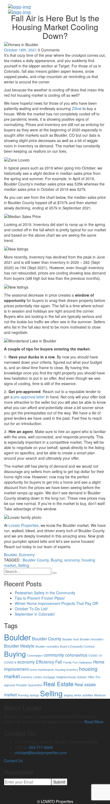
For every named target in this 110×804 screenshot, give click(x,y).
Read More (93, 721)
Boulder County (36, 560)
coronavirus (76, 655)
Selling (23, 565)
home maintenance (42, 670)
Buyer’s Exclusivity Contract (77, 646)
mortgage (49, 677)
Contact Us (13, 760)
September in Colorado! (35, 614)
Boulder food (70, 639)
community (54, 655)
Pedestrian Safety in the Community (45, 592)
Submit (59, 782)
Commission (34, 655)
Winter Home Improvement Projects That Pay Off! (56, 603)
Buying (56, 560)
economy (72, 560)
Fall (58, 662)
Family (67, 662)
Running (23, 695)
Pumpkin (21, 685)
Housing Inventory (66, 670)
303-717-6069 (41, 747)
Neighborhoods (66, 677)
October (82, 677)
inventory (26, 677)
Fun (75, 662)
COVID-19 (95, 655)
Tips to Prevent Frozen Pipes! (40, 598)
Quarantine (35, 685)
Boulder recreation (47, 646)
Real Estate (58, 684)
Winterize (100, 695)
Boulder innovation (91, 639)
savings (34, 695)
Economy (27, 554)
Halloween (85, 662)
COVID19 (10, 662)
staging (68, 695)
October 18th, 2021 (20, 49)
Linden (37, 677)
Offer (91, 677)
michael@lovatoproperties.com (41, 752)
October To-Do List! (31, 608)
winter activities (83, 695)
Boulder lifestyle (19, 646)
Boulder (10, 554)
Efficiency (45, 662)
